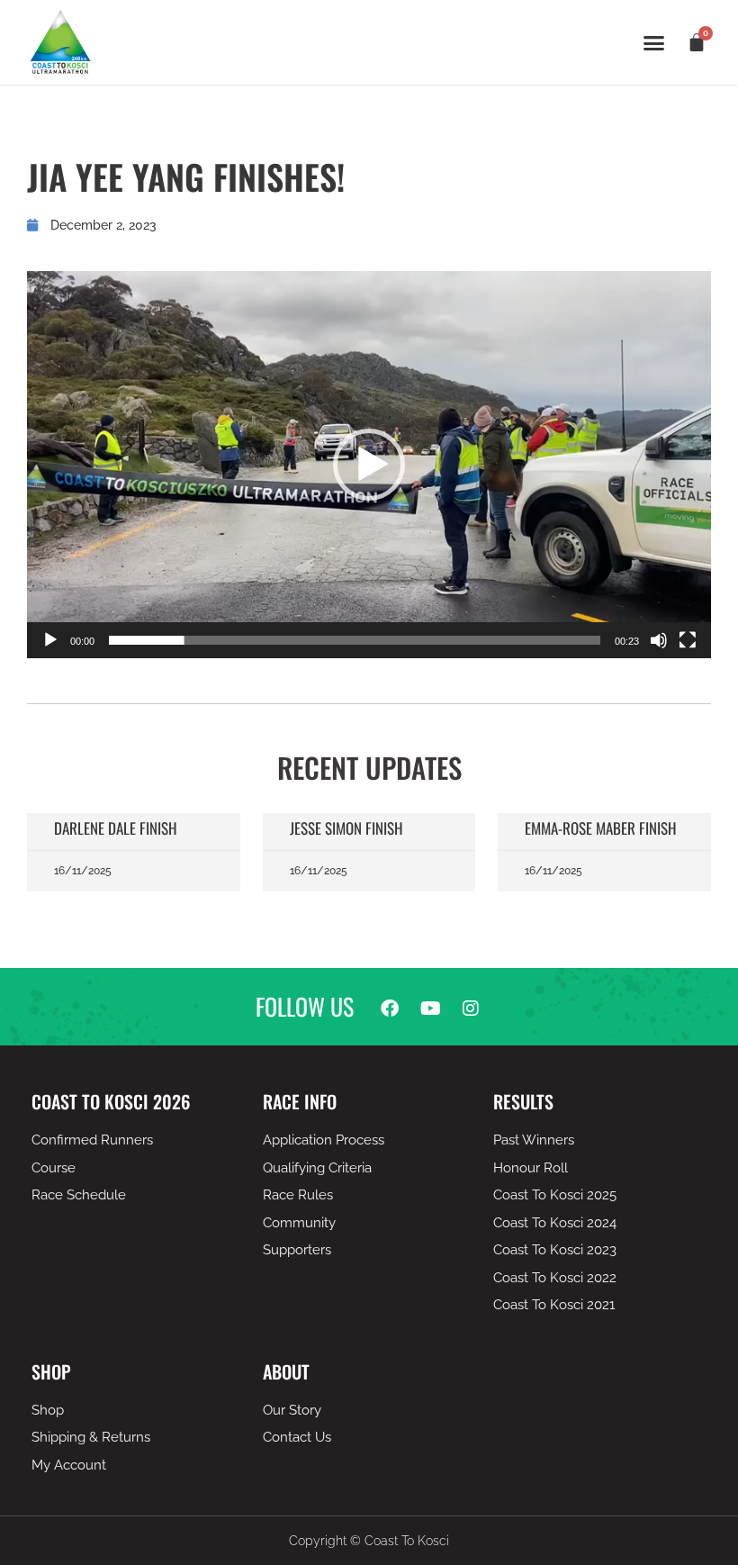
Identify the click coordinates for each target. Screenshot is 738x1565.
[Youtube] (430, 1009)
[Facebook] (390, 1009)
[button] (654, 42)
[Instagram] (471, 1009)
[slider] (354, 640)
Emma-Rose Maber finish (601, 828)
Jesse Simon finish (346, 828)
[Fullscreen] (688, 640)
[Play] (50, 640)
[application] (369, 464)
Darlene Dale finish (115, 828)
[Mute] (659, 640)
